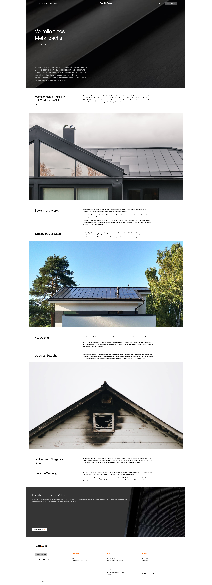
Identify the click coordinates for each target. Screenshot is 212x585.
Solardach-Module (111, 558)
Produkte (37, 3)
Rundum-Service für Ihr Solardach (115, 560)
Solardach (109, 556)
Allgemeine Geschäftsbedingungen (115, 572)
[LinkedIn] (39, 560)
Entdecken (45, 3)
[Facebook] (35, 560)
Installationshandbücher (147, 563)
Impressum (109, 574)
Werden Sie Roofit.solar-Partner (79, 560)
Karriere (74, 563)
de (160, 3)
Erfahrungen (145, 558)
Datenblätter (145, 560)
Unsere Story (75, 556)
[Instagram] (48, 560)
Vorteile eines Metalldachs (148, 556)
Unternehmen (53, 3)
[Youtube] (44, 560)
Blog (73, 558)
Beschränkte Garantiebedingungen (115, 570)
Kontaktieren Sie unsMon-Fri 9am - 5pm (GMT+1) (148, 572)
